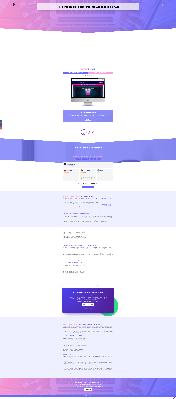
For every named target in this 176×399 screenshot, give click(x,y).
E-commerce (84, 7)
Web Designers (81, 344)
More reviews (88, 181)
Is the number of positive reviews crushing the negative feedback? (108, 202)
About (99, 7)
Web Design (70, 7)
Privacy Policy (91, 397)
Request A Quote (88, 395)
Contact (114, 7)
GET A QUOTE (88, 59)
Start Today (88, 389)
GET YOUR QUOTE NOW (88, 187)
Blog (106, 7)
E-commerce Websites (75, 72)
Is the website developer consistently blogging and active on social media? (107, 205)
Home (60, 7)
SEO (93, 7)
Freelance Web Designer (71, 164)
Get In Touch (88, 119)
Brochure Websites (100, 72)
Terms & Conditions (86, 397)
